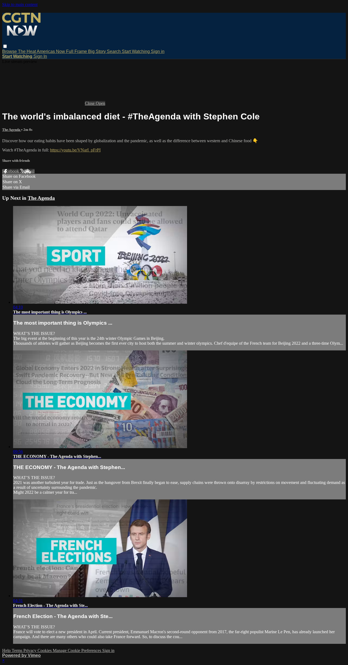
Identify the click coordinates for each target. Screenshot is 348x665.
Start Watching (136, 51)
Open (100, 103)
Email (29, 171)
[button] (5, 46)
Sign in (157, 51)
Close (90, 103)
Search (114, 51)
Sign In (40, 56)
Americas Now (51, 51)
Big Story (97, 51)
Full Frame (77, 51)
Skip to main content (20, 4)
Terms (17, 650)
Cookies (45, 650)
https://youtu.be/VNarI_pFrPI (75, 150)
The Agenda (11, 130)
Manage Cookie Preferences (77, 650)
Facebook (11, 171)
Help (7, 650)
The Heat (27, 51)
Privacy (30, 650)
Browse (10, 51)
